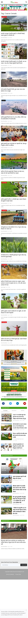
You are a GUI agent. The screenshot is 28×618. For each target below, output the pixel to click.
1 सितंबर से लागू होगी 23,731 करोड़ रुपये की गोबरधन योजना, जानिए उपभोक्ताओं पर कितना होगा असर (20, 510)
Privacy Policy (18, 574)
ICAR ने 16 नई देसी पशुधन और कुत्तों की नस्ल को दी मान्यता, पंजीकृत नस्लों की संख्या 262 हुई (19, 416)
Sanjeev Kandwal (4, 147)
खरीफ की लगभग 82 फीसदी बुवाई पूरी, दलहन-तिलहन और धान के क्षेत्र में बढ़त (14, 339)
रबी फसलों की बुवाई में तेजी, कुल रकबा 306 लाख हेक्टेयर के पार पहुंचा (13, 90)
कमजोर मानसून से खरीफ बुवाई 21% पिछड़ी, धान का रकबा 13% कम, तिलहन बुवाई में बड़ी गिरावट (13, 62)
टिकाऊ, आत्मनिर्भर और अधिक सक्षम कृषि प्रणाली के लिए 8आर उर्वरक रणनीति (20, 435)
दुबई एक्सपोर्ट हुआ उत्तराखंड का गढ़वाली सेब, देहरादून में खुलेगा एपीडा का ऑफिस (13, 144)
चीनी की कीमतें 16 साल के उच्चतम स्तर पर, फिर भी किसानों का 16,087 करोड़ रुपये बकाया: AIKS (20, 426)
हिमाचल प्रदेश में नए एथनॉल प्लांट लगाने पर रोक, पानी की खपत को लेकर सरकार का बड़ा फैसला (19, 488)
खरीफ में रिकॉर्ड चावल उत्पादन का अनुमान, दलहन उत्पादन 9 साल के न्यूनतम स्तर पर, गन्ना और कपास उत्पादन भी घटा (13, 283)
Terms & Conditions (10, 574)
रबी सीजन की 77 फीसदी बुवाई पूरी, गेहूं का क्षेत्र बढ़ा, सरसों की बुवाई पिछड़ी (13, 256)
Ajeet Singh (3, 287)
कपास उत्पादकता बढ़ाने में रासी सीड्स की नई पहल (19, 477)
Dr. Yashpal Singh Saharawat (18, 438)
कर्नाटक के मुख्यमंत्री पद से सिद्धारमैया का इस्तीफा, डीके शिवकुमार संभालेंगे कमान (18, 446)
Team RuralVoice (4, 37)
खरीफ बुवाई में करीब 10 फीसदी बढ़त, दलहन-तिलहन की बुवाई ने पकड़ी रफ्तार (13, 200)
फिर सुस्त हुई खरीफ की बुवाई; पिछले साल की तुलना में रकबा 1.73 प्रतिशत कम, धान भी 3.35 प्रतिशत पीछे (19, 499)
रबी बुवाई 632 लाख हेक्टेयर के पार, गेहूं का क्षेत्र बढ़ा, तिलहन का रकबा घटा (13, 228)
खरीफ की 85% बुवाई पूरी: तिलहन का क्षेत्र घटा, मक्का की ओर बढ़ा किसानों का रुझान (12, 172)
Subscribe (24, 565)
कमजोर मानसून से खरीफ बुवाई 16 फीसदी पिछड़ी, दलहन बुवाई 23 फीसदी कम (13, 34)
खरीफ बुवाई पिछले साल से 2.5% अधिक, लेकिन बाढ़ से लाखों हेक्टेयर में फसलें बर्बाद (13, 118)
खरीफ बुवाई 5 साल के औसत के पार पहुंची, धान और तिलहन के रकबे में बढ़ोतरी (13, 312)
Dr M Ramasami (16, 480)
